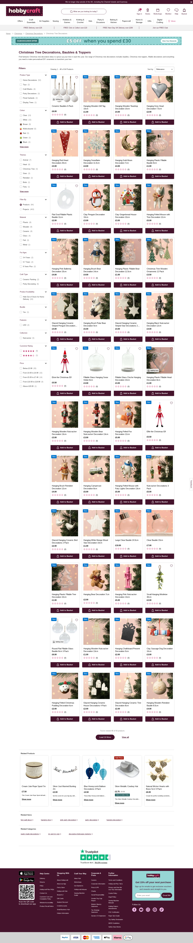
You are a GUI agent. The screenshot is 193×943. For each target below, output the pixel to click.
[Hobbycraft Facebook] (134, 910)
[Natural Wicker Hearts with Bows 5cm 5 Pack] (159, 770)
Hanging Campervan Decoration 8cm (92, 487)
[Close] (191, 2)
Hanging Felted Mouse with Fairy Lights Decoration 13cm (127, 487)
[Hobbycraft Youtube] (141, 910)
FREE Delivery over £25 (33, 28)
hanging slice (46, 820)
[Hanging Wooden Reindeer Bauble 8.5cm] (159, 686)
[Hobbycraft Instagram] (148, 910)
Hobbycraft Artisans (80, 889)
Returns (42, 882)
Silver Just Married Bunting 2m (64, 787)
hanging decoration (114, 820)
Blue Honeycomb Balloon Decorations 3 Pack (95, 787)
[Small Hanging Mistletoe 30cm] (159, 577)
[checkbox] (33, 80)
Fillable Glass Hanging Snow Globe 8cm (96, 378)
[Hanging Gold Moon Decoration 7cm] (128, 143)
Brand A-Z (60, 895)
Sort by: (151, 69)
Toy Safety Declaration (115, 919)
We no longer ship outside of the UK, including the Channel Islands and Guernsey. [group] (96, 2)
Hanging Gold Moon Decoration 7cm (123, 161)
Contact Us (43, 893)
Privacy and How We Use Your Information (115, 888)
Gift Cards (60, 898)
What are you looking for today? (85, 11)
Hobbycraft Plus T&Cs (115, 884)
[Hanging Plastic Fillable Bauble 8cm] (159, 143)
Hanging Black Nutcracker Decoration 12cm (158, 324)
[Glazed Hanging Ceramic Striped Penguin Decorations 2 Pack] (65, 306)
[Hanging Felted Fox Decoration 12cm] (128, 414)
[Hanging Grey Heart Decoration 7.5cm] (159, 89)
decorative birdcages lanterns (80, 834)
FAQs (41, 886)
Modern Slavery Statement (96, 905)
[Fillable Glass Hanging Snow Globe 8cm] (96, 360)
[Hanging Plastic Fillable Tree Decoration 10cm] (65, 577)
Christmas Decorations (34, 34)
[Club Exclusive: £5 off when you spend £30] (96, 41)
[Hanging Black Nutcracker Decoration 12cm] (159, 306)
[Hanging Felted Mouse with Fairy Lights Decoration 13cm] (128, 469)
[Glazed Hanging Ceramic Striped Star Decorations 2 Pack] (128, 306)
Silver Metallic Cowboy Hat (126, 786)
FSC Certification (113, 912)
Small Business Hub (63, 909)
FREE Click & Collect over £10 (75, 28)
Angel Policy (112, 897)
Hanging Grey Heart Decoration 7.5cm (155, 107)
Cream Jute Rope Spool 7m (34, 786)
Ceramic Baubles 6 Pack (62, 106)
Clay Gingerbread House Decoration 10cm (125, 215)
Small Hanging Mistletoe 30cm (157, 595)
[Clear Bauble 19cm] (159, 523)
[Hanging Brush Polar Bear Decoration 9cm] (96, 306)
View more (24, 147)
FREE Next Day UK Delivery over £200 (118, 28)
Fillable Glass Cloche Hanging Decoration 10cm (128, 378)
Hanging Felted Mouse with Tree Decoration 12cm (158, 215)
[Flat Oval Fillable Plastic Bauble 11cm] (65, 197)
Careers (93, 880)
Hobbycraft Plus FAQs (47, 889)
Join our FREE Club (160, 28)
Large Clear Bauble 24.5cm (127, 540)
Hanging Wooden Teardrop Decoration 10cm (126, 107)
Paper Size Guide (114, 916)
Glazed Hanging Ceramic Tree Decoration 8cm (128, 704)
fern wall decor (26, 820)
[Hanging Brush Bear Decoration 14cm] (96, 252)
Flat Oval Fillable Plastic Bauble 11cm (62, 215)
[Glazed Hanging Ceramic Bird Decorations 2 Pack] (65, 523)
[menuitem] (20, 21)
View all (125, 737)
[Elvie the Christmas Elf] (65, 360)
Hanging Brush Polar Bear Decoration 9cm (95, 324)
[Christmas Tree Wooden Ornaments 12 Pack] (159, 252)
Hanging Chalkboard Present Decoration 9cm (127, 649)
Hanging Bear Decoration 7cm (96, 594)
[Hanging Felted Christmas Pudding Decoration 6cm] (65, 686)
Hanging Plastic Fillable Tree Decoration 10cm (64, 595)
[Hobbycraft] (24, 12)
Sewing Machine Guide (79, 894)
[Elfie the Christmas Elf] (159, 414)
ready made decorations (30, 834)
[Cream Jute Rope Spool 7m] (34, 770)
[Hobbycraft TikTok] (162, 910)
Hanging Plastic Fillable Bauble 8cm (156, 161)
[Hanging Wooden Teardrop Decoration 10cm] (128, 89)
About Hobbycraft (62, 880)
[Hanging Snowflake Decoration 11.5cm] (96, 143)
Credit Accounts (62, 906)
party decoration (91, 820)
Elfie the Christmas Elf (156, 431)
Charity (93, 891)
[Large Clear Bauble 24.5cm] (128, 523)
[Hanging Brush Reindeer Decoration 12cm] (65, 469)
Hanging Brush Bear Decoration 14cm (92, 270)
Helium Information (63, 913)
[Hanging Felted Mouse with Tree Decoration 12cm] (159, 197)
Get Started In (78, 886)
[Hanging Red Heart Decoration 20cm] (65, 143)
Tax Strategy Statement (95, 911)
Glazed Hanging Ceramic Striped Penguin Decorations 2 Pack (65, 324)
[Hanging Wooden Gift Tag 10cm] (96, 89)
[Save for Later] (76, 77)
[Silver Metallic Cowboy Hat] (127, 770)
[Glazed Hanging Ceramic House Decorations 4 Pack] (96, 686)
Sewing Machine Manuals (113, 901)
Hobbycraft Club (62, 891)
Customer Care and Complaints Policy (46, 898)
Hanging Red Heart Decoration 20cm (60, 161)
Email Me (167, 895)
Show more (26, 799)
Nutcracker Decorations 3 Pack (158, 487)
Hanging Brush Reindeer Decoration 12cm (62, 487)
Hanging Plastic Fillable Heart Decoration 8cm (159, 378)
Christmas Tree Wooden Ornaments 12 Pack (157, 270)
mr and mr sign (54, 834)
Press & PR (95, 887)
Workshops (78, 882)
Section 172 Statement (98, 916)
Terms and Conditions (115, 880)
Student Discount (62, 902)
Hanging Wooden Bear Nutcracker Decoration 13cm (96, 432)
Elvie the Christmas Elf (61, 377)
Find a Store (61, 887)
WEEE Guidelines (114, 923)
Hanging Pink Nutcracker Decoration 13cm (126, 595)
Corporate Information (98, 884)
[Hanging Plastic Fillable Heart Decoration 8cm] (159, 360)
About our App (61, 884)
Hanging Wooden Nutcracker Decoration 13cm (64, 432)
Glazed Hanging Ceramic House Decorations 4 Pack (95, 704)
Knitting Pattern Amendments (113, 907)
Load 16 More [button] (105, 737)
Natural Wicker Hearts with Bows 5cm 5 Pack (157, 787)
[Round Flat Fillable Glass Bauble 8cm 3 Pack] (65, 631)
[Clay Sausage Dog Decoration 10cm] (159, 631)
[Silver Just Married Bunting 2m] (65, 770)
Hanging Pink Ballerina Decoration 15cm (61, 270)
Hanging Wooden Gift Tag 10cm (94, 107)
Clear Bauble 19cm (155, 540)
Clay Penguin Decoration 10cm (94, 215)
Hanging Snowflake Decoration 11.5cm (92, 161)
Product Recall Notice (47, 906)
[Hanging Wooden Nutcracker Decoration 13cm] (65, 414)
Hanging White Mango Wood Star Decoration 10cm (96, 541)
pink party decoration (68, 820)
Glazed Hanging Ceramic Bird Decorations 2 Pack (64, 541)
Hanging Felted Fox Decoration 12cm (123, 432)
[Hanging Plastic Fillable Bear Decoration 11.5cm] (128, 252)
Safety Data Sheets (114, 927)
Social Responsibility (97, 895)
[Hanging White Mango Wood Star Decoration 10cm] (96, 523)
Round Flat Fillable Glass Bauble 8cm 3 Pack (62, 649)
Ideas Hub (77, 878)
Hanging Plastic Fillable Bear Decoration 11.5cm (127, 270)
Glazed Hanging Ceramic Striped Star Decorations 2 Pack (126, 324)
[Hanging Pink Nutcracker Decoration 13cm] (128, 577)
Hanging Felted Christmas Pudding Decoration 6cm (63, 704)
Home (8, 34)
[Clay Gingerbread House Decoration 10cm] (128, 197)
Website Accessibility (46, 902)
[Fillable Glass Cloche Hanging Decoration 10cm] (128, 360)
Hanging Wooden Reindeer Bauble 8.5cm (158, 704)
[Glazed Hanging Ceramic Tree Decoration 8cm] (128, 686)
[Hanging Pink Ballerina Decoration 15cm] (65, 252)
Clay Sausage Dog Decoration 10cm (160, 649)
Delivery (42, 878)
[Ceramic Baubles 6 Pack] (65, 89)
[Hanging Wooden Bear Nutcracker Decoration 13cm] (96, 414)
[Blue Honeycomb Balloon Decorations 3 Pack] (96, 770)
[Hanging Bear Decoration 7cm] (96, 577)
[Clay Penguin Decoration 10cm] (96, 197)
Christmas (18, 34)
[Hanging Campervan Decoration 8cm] (96, 469)
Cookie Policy (112, 893)
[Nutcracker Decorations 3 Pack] (159, 469)
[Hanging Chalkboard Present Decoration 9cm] (128, 631)
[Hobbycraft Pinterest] (155, 910)
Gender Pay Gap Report (96, 899)
